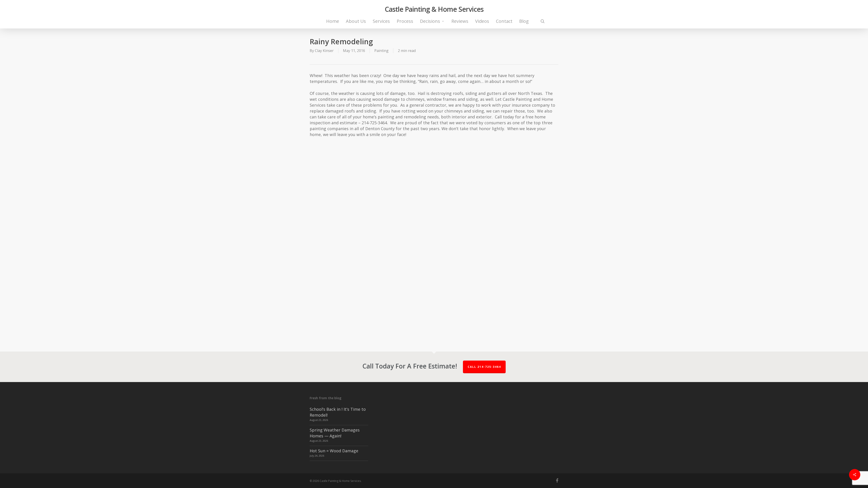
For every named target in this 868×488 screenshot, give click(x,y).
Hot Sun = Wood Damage (334, 450)
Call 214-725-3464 (484, 367)
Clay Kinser (324, 50)
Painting (381, 50)
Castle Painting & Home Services (434, 9)
